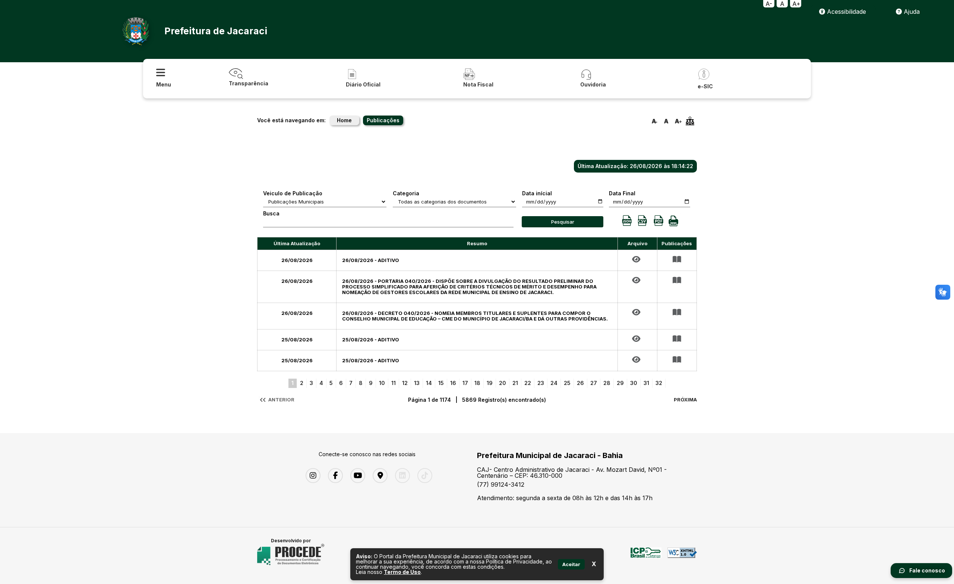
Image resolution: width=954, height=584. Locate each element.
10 (382, 383)
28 (606, 383)
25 (567, 383)
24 (553, 383)
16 (453, 383)
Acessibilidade (845, 11)
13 (417, 383)
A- (768, 3)
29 (620, 383)
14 (429, 383)
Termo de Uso (402, 572)
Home (344, 120)
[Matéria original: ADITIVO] (637, 259)
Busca (271, 213)
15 (441, 383)
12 (405, 383)
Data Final (622, 193)
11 (393, 383)
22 (527, 383)
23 (540, 383)
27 (593, 383)
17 (465, 383)
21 (515, 383)
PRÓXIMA (685, 400)
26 (580, 383)
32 (659, 383)
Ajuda (911, 11)
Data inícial (537, 193)
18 (477, 383)
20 (502, 383)
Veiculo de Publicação (292, 193)
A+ (796, 3)
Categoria (406, 193)
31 (646, 383)
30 (633, 383)
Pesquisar (562, 222)
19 (490, 383)
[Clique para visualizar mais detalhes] (677, 259)
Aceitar (571, 564)
